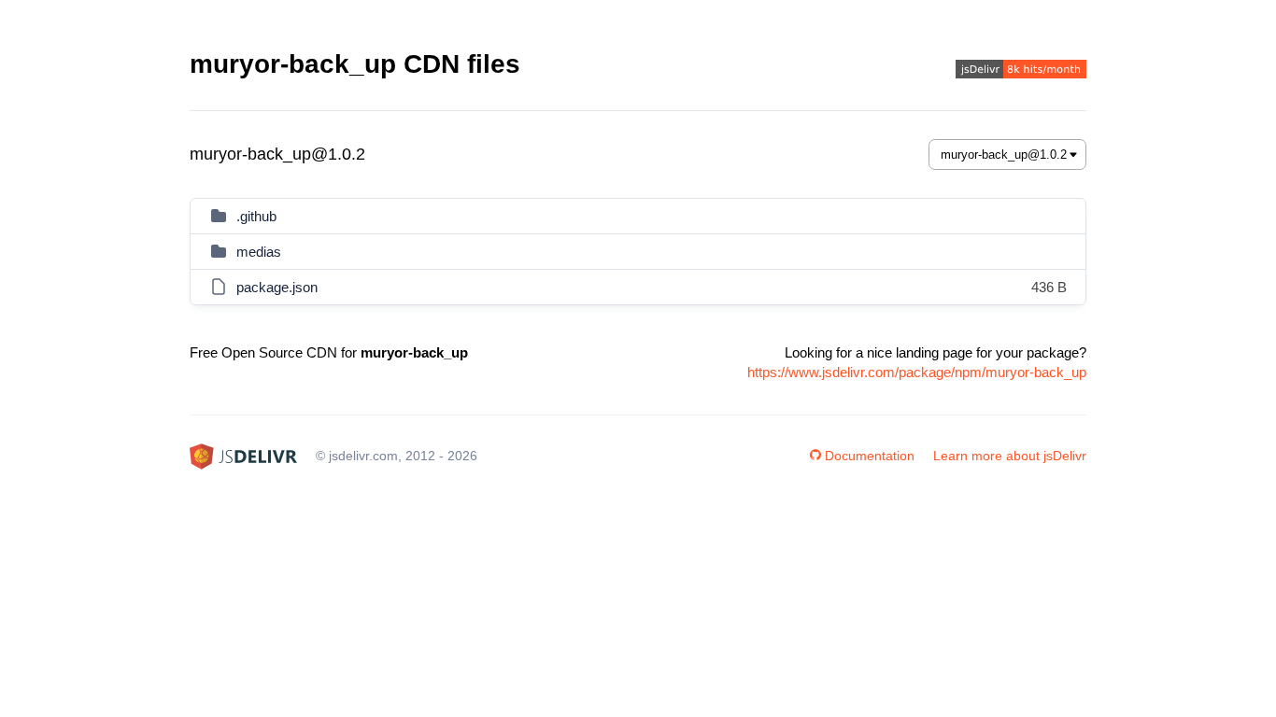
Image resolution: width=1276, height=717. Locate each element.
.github (256, 216)
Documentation (869, 455)
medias (258, 252)
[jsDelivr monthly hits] (1021, 71)
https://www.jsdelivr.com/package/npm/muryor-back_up (916, 372)
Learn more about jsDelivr (1009, 455)
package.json (277, 287)
